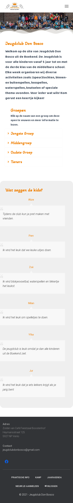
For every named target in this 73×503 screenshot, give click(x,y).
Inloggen (52, 486)
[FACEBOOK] (6, 462)
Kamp (38, 477)
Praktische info (20, 477)
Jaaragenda (54, 477)
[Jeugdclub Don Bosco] (16, 6)
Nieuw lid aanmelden (27, 486)
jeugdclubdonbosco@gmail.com (21, 449)
